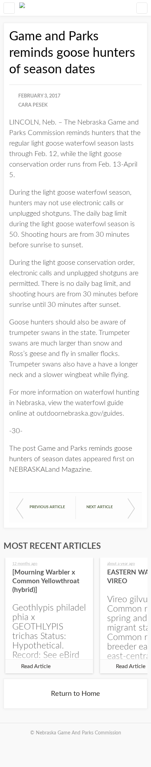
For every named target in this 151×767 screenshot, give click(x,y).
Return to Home (75, 693)
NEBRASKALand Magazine (49, 469)
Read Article (36, 666)
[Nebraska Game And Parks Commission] (22, 8)
